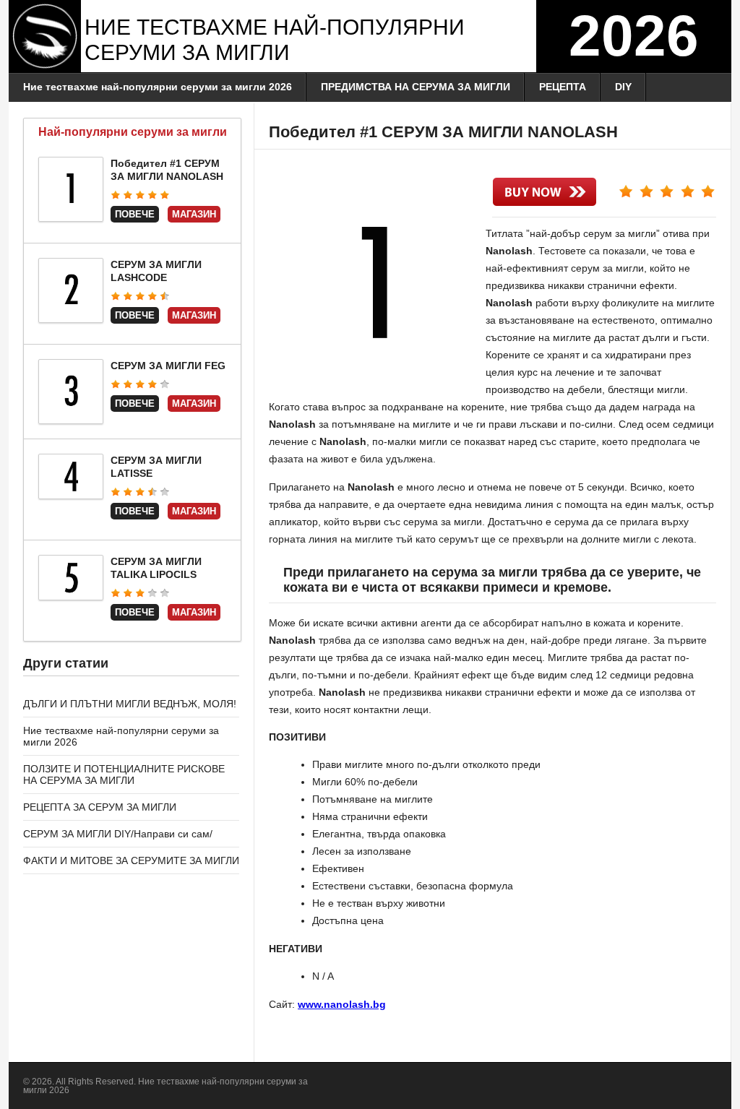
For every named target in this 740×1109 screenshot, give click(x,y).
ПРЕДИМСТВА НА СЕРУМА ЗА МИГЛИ (415, 86)
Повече (135, 214)
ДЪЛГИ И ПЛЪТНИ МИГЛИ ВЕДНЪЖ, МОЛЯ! (129, 703)
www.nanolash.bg (342, 1004)
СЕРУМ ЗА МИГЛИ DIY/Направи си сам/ (117, 834)
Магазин (194, 214)
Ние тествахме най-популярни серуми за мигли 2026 (157, 86)
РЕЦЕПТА (562, 86)
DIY (623, 86)
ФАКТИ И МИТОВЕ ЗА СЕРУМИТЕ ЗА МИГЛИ (131, 860)
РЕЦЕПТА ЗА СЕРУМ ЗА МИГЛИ (99, 807)
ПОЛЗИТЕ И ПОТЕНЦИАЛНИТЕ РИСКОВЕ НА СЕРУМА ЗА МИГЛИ (124, 774)
